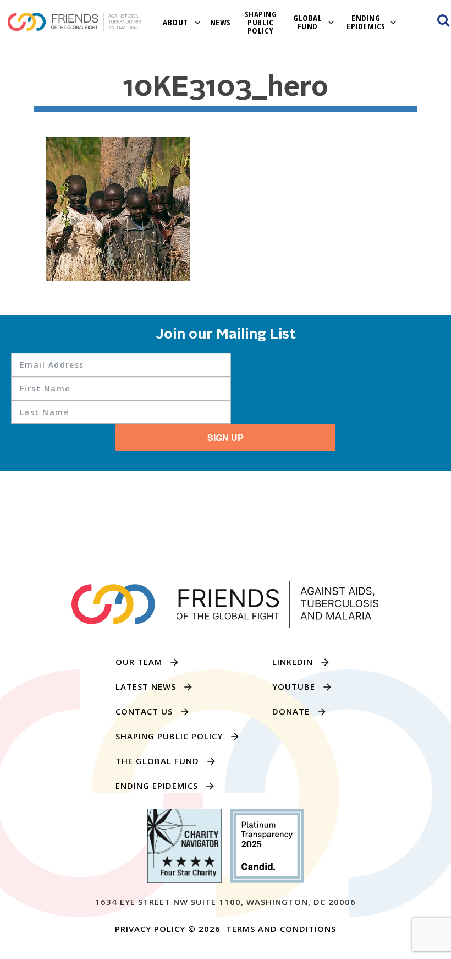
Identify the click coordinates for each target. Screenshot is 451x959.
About (175, 22)
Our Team (139, 661)
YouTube (293, 686)
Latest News (146, 686)
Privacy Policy (150, 928)
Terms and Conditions (281, 928)
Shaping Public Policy (261, 22)
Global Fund (307, 21)
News (220, 22)
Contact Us (144, 711)
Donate (291, 711)
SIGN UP (225, 437)
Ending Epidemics (366, 21)
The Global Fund (157, 760)
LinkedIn (292, 661)
